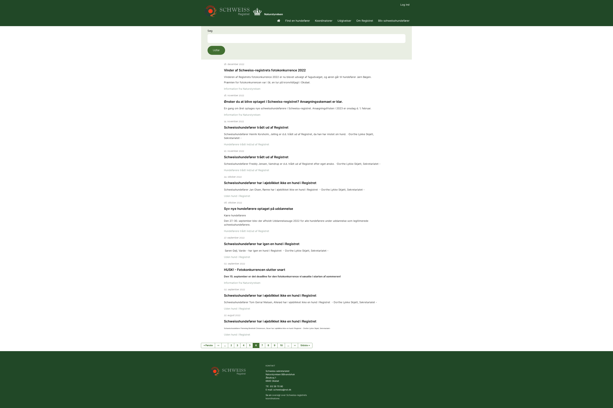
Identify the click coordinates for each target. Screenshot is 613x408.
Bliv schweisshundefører (393, 20)
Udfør (216, 50)
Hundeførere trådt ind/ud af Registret (246, 144)
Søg (210, 30)
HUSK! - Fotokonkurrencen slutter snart (254, 270)
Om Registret (364, 20)
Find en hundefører (297, 20)
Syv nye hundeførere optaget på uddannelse (258, 209)
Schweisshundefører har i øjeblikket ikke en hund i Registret (270, 183)
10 (281, 345)
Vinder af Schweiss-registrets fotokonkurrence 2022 (265, 70)
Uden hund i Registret (237, 196)
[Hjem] (227, 9)
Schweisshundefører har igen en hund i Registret (261, 244)
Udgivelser (344, 20)
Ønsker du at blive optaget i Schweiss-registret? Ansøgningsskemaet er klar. (283, 102)
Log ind (404, 4)
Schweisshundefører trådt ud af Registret (256, 127)
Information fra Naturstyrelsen (242, 88)
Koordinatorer (323, 20)
